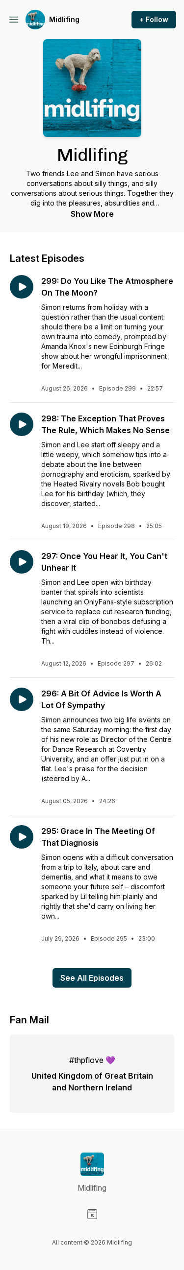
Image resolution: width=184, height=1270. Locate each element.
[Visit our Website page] (92, 1214)
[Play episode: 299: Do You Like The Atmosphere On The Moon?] (21, 287)
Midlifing (64, 19)
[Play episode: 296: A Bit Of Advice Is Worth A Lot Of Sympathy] (21, 699)
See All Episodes (92, 978)
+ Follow (153, 19)
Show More (92, 214)
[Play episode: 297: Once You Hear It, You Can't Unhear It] (21, 562)
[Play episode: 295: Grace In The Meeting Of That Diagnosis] (21, 837)
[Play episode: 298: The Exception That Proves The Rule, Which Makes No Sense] (21, 424)
